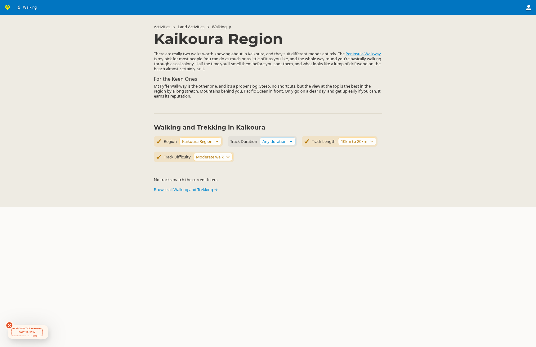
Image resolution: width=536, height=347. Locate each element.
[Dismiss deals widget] (9, 325)
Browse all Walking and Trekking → (186, 189)
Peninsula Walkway (363, 54)
